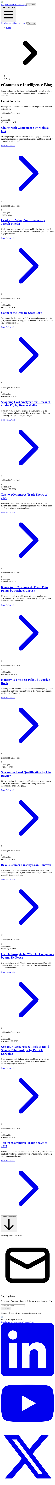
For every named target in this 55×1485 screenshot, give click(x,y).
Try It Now (31, 5)
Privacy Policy (29, 1322)
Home (8, 28)
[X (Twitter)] (27, 1483)
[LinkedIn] (27, 1375)
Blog (3, 4)
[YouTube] (27, 1429)
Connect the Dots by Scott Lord (21, 312)
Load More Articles (9, 1217)
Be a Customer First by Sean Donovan (26, 865)
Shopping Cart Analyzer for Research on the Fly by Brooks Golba (26, 403)
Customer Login (19, 4)
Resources (9, 4)
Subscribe (5, 1308)
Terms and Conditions (14, 1322)
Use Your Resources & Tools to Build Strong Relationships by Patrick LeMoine (25, 1050)
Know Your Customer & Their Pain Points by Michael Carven (24, 588)
